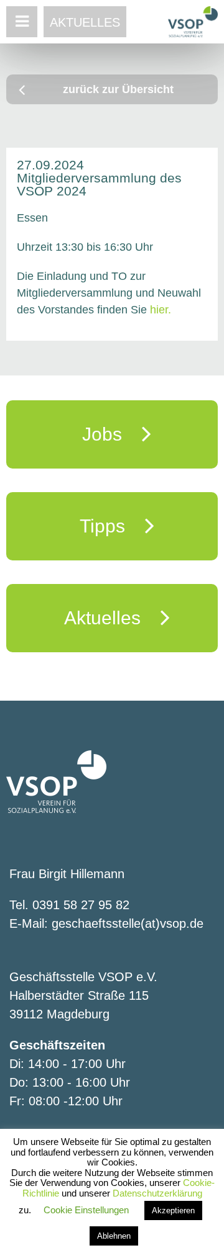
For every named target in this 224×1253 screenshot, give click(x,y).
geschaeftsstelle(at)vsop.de (127, 923)
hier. (160, 309)
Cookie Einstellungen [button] (86, 1210)
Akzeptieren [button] (173, 1210)
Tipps (112, 526)
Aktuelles (85, 22)
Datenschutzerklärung (157, 1193)
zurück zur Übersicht (118, 89)
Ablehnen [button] (114, 1236)
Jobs (112, 434)
